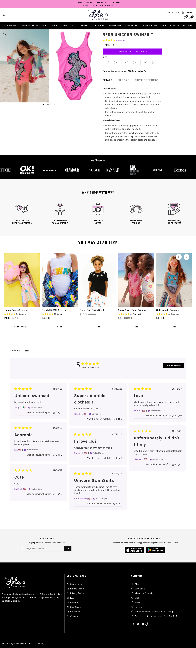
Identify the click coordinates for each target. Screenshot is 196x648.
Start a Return (76, 584)
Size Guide (75, 607)
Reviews (139, 607)
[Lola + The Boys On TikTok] (146, 624)
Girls (54, 25)
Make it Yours (150, 25)
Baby (45, 25)
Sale (164, 25)
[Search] (4, 15)
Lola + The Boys (37, 643)
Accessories (97, 25)
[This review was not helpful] (59, 412)
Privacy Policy (77, 593)
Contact (74, 616)
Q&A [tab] (27, 350)
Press (137, 602)
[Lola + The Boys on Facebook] (133, 624)
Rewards (74, 602)
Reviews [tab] (15, 350)
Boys (74, 25)
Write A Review (174, 365)
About (138, 584)
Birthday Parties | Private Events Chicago (154, 611)
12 (154, 62)
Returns (187, 25)
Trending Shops (30, 25)
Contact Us (172, 12)
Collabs (174, 25)
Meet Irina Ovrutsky (144, 593)
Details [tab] (107, 80)
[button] (185, 17)
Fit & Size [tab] (123, 80)
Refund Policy (77, 588)
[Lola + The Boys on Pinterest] (138, 624)
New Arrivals (11, 25)
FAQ (72, 597)
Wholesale (140, 588)
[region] (98, 213)
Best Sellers (132, 25)
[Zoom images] (5, 34)
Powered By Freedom (12, 643)
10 (144, 62)
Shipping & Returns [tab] (146, 80)
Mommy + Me (114, 25)
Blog (137, 597)
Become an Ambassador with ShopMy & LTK (156, 616)
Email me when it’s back (132, 51)
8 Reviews (120, 40)
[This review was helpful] (54, 412)
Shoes (84, 25)
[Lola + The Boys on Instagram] (142, 624)
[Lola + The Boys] (98, 15)
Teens (64, 25)
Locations (75, 611)
